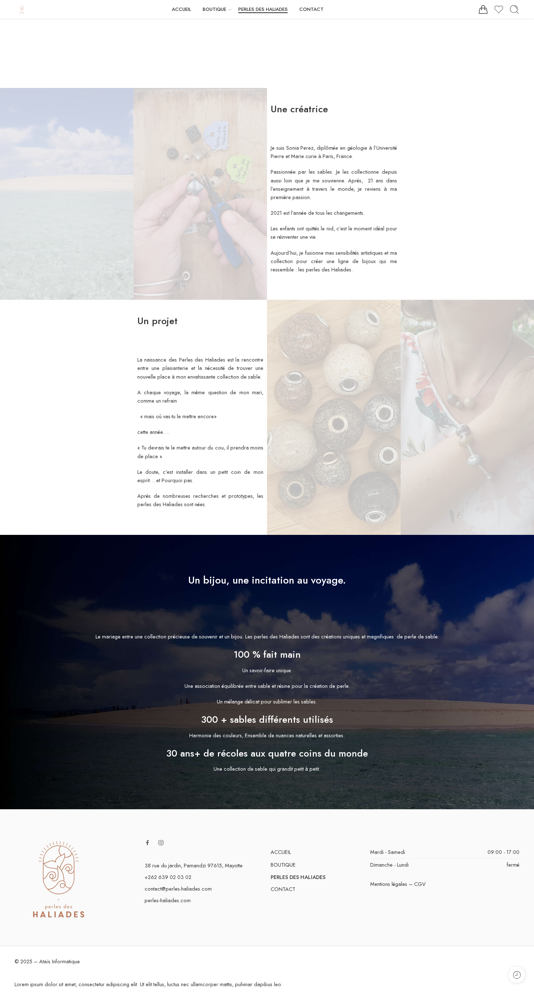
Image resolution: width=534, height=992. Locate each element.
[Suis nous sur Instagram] (161, 842)
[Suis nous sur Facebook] (147, 843)
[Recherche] (514, 9)
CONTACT (311, 9)
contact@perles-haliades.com (178, 888)
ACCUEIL (181, 9)
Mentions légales (388, 884)
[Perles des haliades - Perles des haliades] (22, 9)
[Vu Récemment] (517, 975)
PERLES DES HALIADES (263, 9)
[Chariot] (483, 9)
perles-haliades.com (168, 900)
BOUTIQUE (214, 9)
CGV (420, 884)
